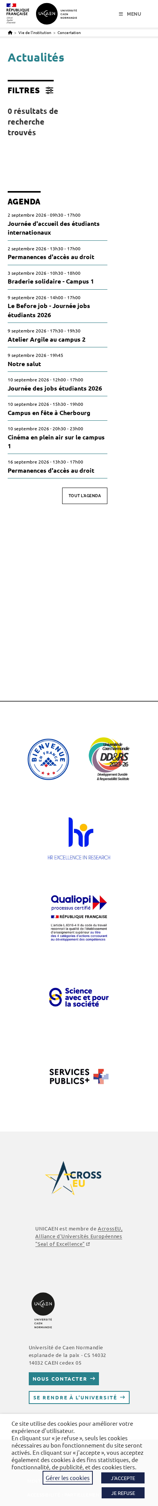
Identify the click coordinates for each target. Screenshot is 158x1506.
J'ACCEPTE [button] (123, 1478)
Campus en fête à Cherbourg (49, 413)
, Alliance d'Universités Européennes (78, 1236)
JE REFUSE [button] (123, 1493)
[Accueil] (10, 32)
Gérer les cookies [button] (68, 1477)
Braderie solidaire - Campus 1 (51, 281)
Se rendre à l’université (75, 1397)
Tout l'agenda (85, 496)
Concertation (69, 32)
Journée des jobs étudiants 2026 (55, 388)
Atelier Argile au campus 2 (47, 339)
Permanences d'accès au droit (51, 257)
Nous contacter (60, 1378)
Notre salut (24, 364)
